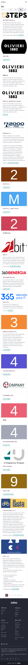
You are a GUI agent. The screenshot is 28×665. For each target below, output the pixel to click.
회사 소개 (17, 622)
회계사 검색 (3, 632)
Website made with (12, 663)
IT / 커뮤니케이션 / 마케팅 (13, 163)
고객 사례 (17, 634)
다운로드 (17, 610)
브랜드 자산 (17, 624)
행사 (16, 630)
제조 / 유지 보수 (6, 59)
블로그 (16, 633)
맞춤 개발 (3, 628)
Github (16, 612)
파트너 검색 (3, 634)
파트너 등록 (3, 636)
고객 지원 (3, 625)
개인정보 (22, 637)
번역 (16, 616)
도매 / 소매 (21, 35)
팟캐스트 (17, 631)
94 (18, 595)
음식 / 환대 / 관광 (7, 374)
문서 (2, 611)
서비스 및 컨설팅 (7, 349)
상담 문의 (17, 626)
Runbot (16, 614)
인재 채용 (17, 627)
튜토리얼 (3, 610)
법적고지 (17, 637)
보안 (16, 639)
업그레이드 (3, 626)
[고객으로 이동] (14, 15)
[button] (26, 2)
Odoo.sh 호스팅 (4, 622)
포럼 (2, 613)
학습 (2, 630)
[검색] (11, 9)
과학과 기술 (10, 310)
